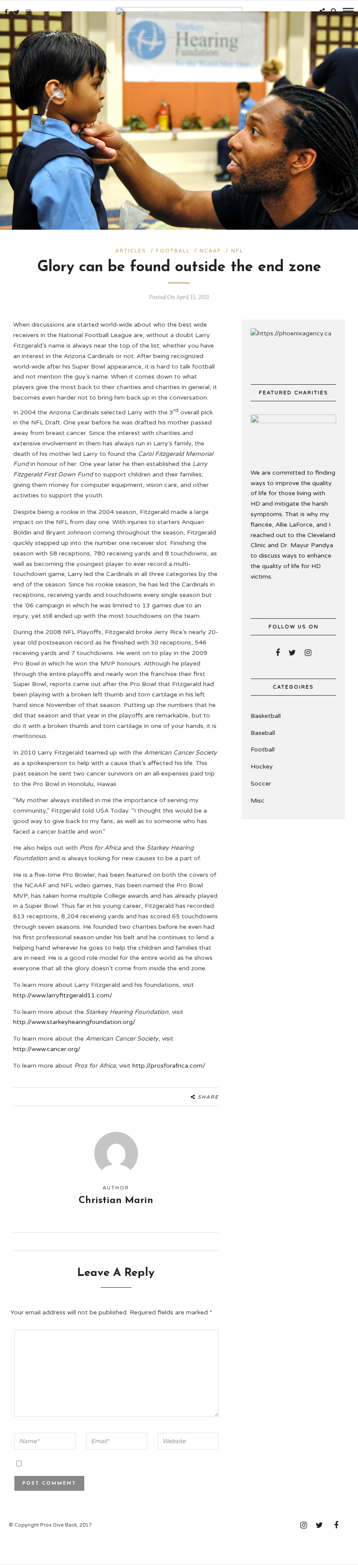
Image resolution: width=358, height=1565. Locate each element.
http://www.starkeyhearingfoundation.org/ (74, 1022)
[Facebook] (277, 653)
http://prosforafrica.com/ (168, 1065)
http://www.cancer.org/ (46, 1049)
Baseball (263, 733)
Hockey (262, 766)
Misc (258, 800)
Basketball (266, 716)
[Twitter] (292, 653)
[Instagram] (28, 12)
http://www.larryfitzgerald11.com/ (62, 995)
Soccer (261, 783)
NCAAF (210, 251)
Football (173, 251)
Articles (130, 251)
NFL (237, 251)
